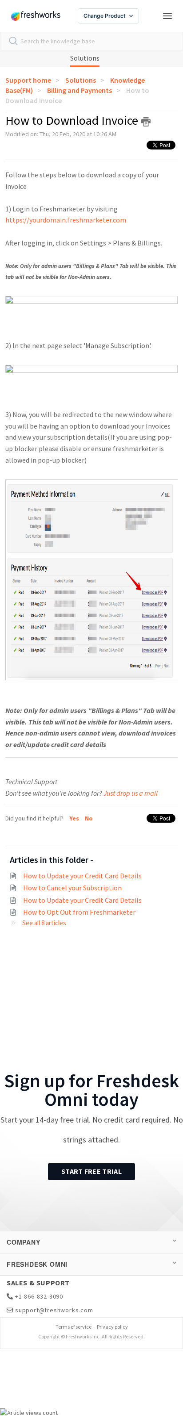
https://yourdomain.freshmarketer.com (66, 219)
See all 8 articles (44, 923)
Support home (28, 80)
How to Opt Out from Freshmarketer (79, 912)
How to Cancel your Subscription (72, 887)
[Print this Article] (146, 121)
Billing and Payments (79, 90)
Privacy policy (112, 1326)
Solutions (84, 58)
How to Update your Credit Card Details (82, 875)
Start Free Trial (91, 1171)
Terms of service (74, 1326)
